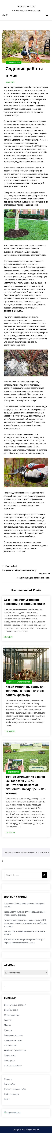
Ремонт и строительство (19, 682)
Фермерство (13, 772)
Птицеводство (10, 1045)
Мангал (7, 1025)
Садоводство (14, 62)
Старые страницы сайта (15, 1089)
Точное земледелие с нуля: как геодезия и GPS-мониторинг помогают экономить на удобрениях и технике (25, 923)
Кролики (7, 1020)
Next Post (43, 573)
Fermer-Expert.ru (26, 6)
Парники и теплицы (13, 1040)
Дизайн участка (11, 1010)
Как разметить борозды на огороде (19, 570)
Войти (7, 1099)
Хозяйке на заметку (13, 1066)
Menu (5, 15)
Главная (8, 1079)
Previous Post (11, 566)
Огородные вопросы (13, 1035)
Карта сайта (9, 1084)
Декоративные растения (15, 1005)
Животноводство (11, 1015)
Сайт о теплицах (11, 1094)
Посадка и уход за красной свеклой (33, 578)
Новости (8, 1030)
